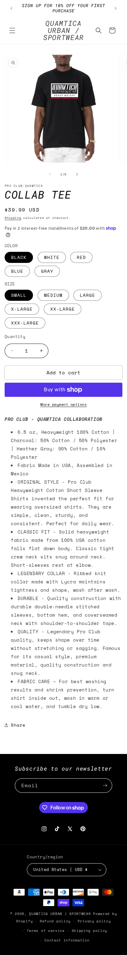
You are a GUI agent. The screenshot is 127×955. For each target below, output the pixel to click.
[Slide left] (50, 174)
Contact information (66, 940)
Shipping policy (90, 930)
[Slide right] (77, 174)
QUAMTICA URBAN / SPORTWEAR (61, 913)
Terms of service (46, 930)
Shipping (13, 218)
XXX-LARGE (25, 323)
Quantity (15, 337)
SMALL (19, 295)
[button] (12, 30)
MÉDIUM (53, 295)
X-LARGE (22, 309)
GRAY (47, 271)
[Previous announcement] (11, 8)
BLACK (19, 257)
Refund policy (55, 921)
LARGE (87, 295)
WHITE (51, 257)
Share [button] (18, 725)
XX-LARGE (62, 309)
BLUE (17, 271)
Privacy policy (94, 921)
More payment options (63, 404)
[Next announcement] (115, 8)
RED (81, 257)
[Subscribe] (105, 785)
